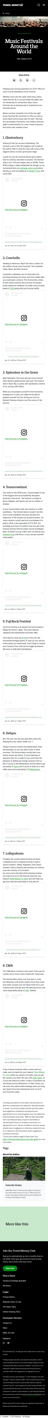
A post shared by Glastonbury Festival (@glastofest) (24, 241)
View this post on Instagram (16, 210)
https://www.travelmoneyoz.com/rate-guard (20, 1139)
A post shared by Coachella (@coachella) (23, 356)
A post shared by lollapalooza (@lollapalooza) (23, 949)
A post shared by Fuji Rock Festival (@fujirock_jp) (23, 717)
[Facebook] (8, 1343)
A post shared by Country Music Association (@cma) (24, 1058)
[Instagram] (4, 1343)
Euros (16, 766)
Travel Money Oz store (18, 879)
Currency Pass (34, 171)
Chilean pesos (34, 769)
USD (12, 288)
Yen (25, 638)
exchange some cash (28, 168)
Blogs (8, 13)
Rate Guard (37, 1078)
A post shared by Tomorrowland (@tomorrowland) (23, 605)
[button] (10, 1268)
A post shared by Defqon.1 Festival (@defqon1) (22, 837)
